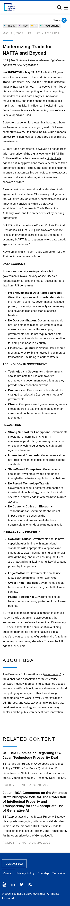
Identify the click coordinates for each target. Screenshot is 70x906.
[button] (59, 7)
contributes (9, 132)
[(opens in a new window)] (4, 884)
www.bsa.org (52, 674)
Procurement (50, 25)
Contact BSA (14, 863)
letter (20, 627)
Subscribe (58, 873)
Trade (24, 25)
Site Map (43, 873)
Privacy (10, 25)
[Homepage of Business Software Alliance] (10, 7)
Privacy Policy (25, 873)
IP (35, 25)
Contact (8, 873)
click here (20, 646)
